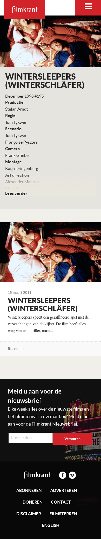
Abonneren (29, 490)
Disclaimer (28, 513)
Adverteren (63, 490)
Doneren (32, 502)
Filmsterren (63, 513)
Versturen (72, 439)
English (50, 525)
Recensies (16, 349)
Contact (61, 502)
